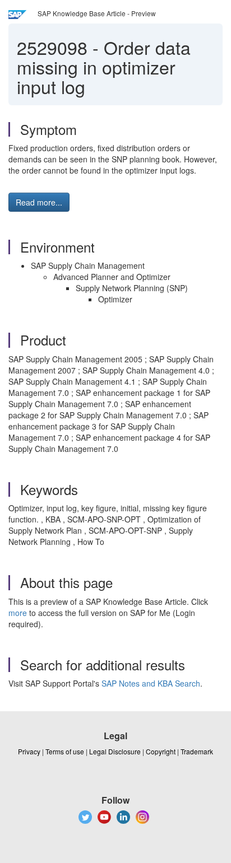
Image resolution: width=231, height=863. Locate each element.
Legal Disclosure (115, 751)
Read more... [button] (39, 202)
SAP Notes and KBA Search (150, 683)
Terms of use (64, 751)
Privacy (29, 751)
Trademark (197, 751)
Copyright (160, 751)
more (17, 612)
